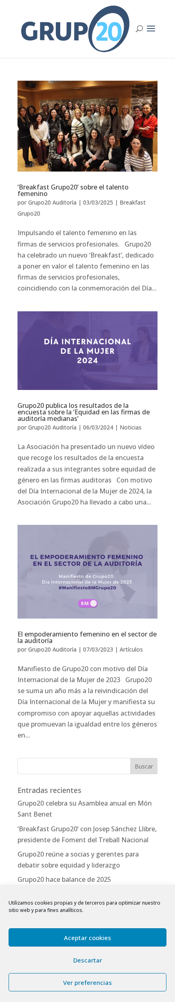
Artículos (131, 649)
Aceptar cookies (87, 938)
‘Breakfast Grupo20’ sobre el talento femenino (73, 190)
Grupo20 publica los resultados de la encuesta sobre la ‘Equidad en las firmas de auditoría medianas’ (84, 412)
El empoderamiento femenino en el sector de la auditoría (87, 637)
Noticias (131, 427)
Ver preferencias (87, 982)
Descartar (87, 960)
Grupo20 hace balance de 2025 (64, 879)
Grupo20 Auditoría (52, 202)
